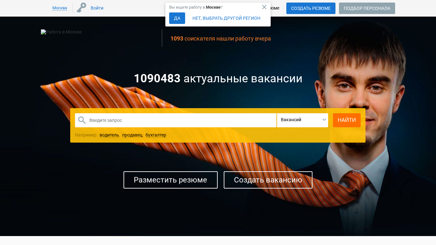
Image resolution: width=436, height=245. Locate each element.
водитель (109, 134)
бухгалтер (156, 134)
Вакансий (291, 119)
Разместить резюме (170, 179)
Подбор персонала (367, 8)
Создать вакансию (268, 179)
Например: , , (120, 134)
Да (177, 18)
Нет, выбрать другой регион (226, 18)
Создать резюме (311, 8)
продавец (132, 134)
